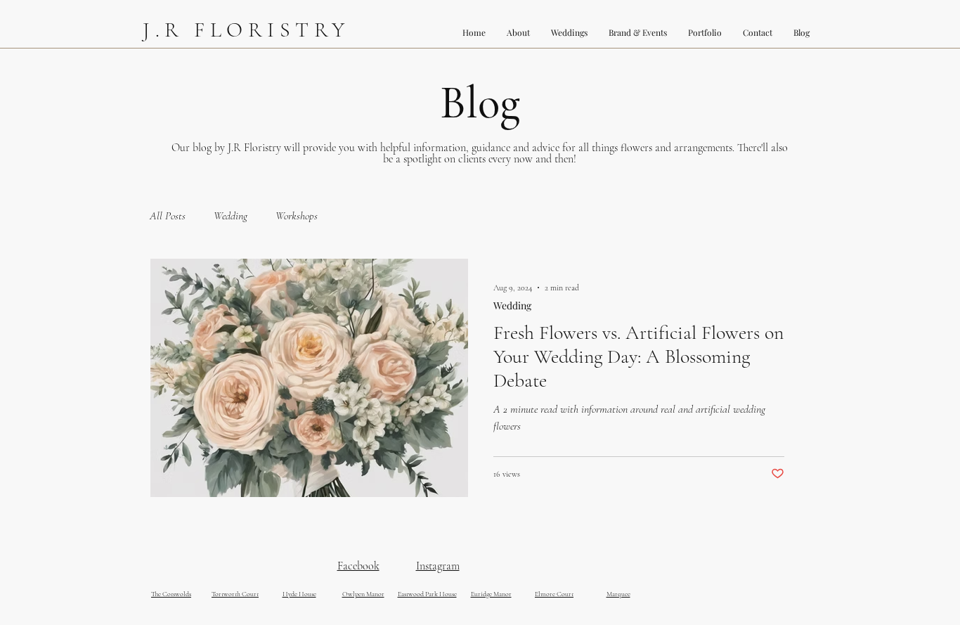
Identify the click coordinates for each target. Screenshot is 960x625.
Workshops (296, 216)
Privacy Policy (758, 622)
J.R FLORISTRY (246, 30)
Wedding (230, 216)
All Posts (168, 216)
